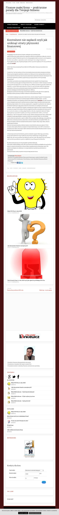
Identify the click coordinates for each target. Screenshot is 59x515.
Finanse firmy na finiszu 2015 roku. (15, 290)
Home (7, 34)
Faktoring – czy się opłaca (45, 290)
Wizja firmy (10, 425)
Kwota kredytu (12, 473)
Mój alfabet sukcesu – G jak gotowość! (20, 401)
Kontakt (17, 2)
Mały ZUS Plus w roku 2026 (14, 211)
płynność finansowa (31, 168)
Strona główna (8, 2)
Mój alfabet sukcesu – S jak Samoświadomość (31, 30)
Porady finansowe (12, 24)
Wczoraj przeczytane (13, 27)
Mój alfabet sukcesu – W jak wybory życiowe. (23, 396)
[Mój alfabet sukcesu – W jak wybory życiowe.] (8, 397)
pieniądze (40, 100)
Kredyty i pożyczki (26, 24)
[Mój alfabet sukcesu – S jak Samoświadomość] (8, 392)
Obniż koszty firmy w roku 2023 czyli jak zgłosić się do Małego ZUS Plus (26, 280)
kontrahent (15, 168)
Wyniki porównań (29, 2)
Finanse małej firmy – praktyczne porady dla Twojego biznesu (26, 9)
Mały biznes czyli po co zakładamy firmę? (18, 416)
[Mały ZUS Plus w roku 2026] (27, 194)
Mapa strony (22, 2)
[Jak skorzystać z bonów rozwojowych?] (29, 229)
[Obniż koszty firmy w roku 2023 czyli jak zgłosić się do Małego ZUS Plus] (29, 263)
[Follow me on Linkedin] (20, 162)
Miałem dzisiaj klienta (29, 27)
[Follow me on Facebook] (18, 162)
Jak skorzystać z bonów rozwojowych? (17, 245)
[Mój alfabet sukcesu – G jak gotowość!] (8, 402)
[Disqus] (29, 312)
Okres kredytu (12, 477)
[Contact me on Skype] (22, 162)
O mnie (13, 2)
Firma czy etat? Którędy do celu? (19, 420)
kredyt (13, 63)
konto (11, 168)
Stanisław (15, 49)
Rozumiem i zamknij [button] (23, 513)
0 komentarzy (49, 49)
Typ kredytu (12, 470)
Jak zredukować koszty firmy (15, 430)
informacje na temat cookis (35, 513)
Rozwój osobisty (39, 24)
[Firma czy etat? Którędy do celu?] (8, 421)
